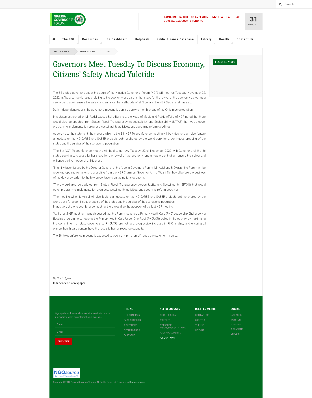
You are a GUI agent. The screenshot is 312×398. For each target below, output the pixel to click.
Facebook (236, 315)
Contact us (202, 315)
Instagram (237, 329)
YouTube (236, 324)
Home (54, 39)
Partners (129, 335)
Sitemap (199, 330)
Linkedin (235, 334)
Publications (87, 51)
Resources (90, 39)
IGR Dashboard (116, 39)
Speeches (165, 320)
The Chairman (132, 315)
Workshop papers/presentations (173, 326)
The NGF (68, 39)
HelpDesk (142, 39)
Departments (132, 330)
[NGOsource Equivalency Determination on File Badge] (66, 373)
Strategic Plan (168, 315)
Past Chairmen (132, 320)
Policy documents (170, 333)
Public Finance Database (175, 39)
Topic (107, 51)
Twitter (236, 320)
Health (224, 39)
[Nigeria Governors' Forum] (67, 19)
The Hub (199, 325)
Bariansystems (137, 382)
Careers (200, 320)
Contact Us (245, 39)
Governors (130, 325)
